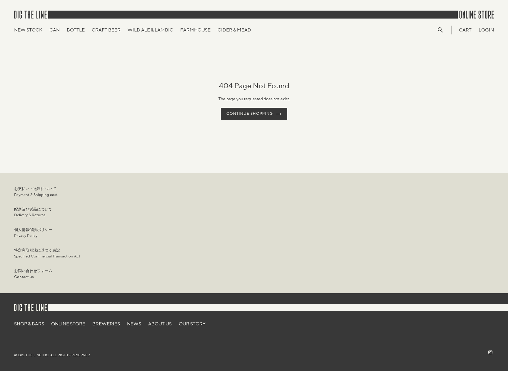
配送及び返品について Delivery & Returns (33, 212)
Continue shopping (249, 113)
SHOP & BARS (29, 324)
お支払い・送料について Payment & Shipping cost (36, 191)
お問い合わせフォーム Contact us (33, 274)
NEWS (134, 324)
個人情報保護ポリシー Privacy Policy (33, 232)
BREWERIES (106, 324)
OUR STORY (192, 324)
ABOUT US (160, 324)
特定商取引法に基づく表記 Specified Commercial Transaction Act (47, 253)
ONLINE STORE (68, 324)
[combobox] (443, 30)
